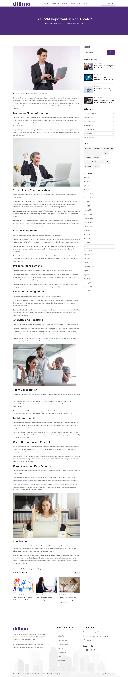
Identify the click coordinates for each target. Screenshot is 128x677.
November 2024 (88, 222)
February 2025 (88, 210)
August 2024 (87, 230)
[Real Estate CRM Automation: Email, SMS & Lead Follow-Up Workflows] (88, 77)
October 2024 (88, 226)
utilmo (108, 162)
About (46, 3)
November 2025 (88, 198)
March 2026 (87, 190)
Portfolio (61, 648)
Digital (105, 153)
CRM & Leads (62, 3)
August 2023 (87, 271)
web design (88, 166)
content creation (108, 148)
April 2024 (87, 246)
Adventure (88, 148)
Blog (78, 3)
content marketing (90, 153)
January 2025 (88, 214)
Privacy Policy (100, 674)
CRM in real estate (29, 106)
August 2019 (87, 291)
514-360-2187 (90, 640)
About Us (61, 636)
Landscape (88, 157)
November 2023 (88, 258)
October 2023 (88, 262)
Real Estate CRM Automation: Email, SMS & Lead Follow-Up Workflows (104, 79)
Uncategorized (88, 133)
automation (97, 148)
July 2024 (87, 234)
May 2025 (87, 206)
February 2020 (88, 283)
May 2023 (87, 279)
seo (102, 162)
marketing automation (91, 162)
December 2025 (88, 194)
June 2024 (87, 238)
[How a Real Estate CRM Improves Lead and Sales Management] (88, 89)
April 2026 (87, 186)
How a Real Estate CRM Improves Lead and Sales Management (103, 91)
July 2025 (87, 202)
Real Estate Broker (33, 93)
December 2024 (88, 218)
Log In (85, 3)
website (96, 166)
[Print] (40, 569)
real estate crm (42, 93)
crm (99, 153)
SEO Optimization (89, 129)
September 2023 (89, 267)
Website (53, 3)
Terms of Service (110, 674)
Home (60, 632)
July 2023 (87, 275)
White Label (62, 652)
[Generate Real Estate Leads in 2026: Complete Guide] (88, 100)
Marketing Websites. (41, 674)
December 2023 (88, 254)
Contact (72, 3)
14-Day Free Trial (108, 3)
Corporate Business (90, 113)
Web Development (89, 137)
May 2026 (87, 182)
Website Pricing (63, 644)
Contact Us (61, 660)
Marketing (97, 157)
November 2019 (88, 287)
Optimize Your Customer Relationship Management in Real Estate (69, 600)
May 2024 (87, 242)
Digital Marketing (89, 117)
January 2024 (88, 250)
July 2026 (87, 178)
